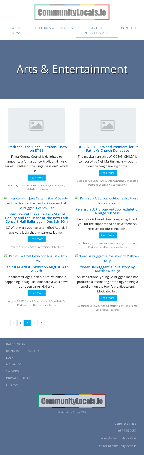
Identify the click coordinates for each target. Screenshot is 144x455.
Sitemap (12, 384)
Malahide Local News (37, 189)
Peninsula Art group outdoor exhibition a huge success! (108, 211)
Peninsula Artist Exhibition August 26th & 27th (36, 269)
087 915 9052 (127, 431)
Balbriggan (16, 344)
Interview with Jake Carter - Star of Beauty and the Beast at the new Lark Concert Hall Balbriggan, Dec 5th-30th (36, 218)
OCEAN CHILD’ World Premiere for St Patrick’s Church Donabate (107, 149)
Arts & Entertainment (97, 30)
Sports (66, 28)
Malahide (14, 364)
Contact (129, 28)
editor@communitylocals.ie (117, 446)
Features (43, 28)
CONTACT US (125, 424)
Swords (12, 371)
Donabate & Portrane (25, 351)
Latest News (16, 30)
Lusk (10, 357)
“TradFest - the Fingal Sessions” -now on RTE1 (36, 149)
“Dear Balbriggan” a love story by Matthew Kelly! (107, 269)
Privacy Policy (18, 378)
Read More (36, 177)
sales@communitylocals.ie (118, 438)
